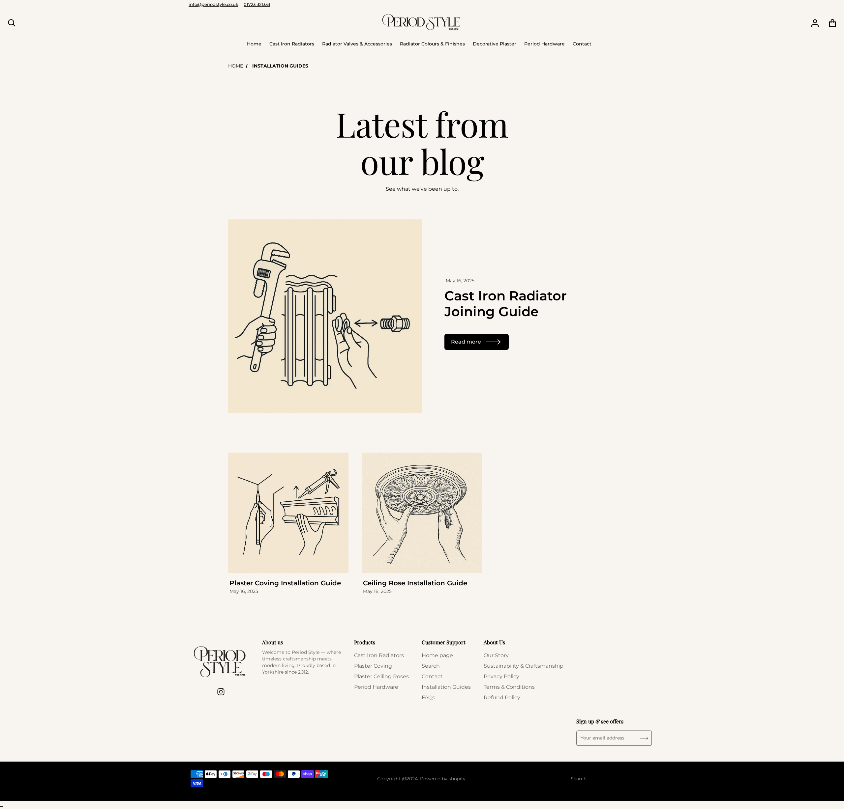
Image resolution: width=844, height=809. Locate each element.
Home (235, 66)
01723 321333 (257, 4)
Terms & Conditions (509, 687)
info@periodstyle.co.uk (213, 4)
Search (431, 666)
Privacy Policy (501, 676)
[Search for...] (12, 23)
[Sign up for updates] (644, 738)
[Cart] (832, 23)
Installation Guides (446, 687)
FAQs (428, 697)
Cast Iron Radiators (379, 655)
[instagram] (221, 692)
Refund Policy (502, 697)
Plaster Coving (373, 666)
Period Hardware (376, 687)
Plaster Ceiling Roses (381, 676)
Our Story (496, 655)
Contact (432, 676)
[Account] (815, 23)
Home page (437, 655)
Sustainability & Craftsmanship (523, 666)
